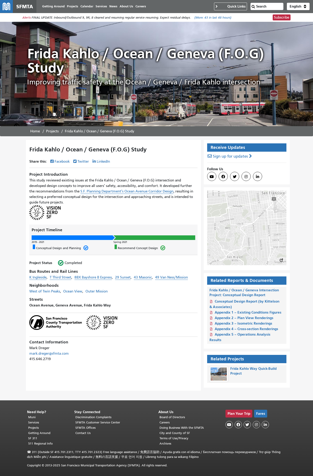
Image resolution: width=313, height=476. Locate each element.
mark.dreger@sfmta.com (49, 353)
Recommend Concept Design (136, 248)
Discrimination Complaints (93, 417)
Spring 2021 (120, 242)
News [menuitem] (113, 6)
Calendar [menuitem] (86, 6)
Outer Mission (96, 291)
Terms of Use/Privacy (173, 438)
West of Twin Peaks (44, 291)
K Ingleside (38, 277)
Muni (32, 417)
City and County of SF (174, 433)
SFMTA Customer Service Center (97, 422)
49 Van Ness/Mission (171, 277)
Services (33, 422)
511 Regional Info (40, 443)
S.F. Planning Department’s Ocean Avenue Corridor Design (126, 191)
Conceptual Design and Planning (57, 248)
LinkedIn (103, 161)
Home (35, 131)
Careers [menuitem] (140, 6)
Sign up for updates (230, 156)
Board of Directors (172, 417)
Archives (165, 443)
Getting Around (39, 433)
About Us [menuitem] (126, 6)
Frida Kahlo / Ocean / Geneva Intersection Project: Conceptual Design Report (244, 292)
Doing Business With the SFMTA (181, 428)
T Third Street (60, 277)
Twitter (83, 161)
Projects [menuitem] (72, 6)
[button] (298, 6)
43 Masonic (143, 277)
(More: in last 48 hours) (212, 17)
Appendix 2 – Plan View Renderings (244, 318)
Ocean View (72, 291)
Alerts (26, 17)
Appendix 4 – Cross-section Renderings (246, 329)
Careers (164, 422)
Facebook (62, 161)
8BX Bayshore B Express (93, 277)
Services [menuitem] (101, 6)
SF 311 (32, 438)
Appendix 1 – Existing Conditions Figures (248, 312)
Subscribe (281, 17)
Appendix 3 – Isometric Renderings (243, 323)
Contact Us (83, 433)
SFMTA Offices (85, 428)
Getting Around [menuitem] (53, 6)
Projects (52, 131)
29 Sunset (123, 277)
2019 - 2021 (38, 242)
